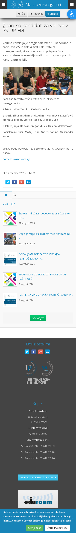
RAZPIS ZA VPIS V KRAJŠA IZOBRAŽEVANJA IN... (46, 294)
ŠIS (23, 13)
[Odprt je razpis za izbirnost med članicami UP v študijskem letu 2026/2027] (11, 240)
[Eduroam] (38, 499)
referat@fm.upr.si (39, 440)
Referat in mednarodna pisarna (38, 477)
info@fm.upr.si (39, 427)
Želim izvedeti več (57, 527)
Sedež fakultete (38, 411)
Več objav (38, 318)
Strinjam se (34, 527)
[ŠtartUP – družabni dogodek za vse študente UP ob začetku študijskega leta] (11, 220)
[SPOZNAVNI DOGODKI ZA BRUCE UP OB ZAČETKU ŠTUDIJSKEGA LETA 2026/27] (11, 281)
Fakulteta (43, 4)
